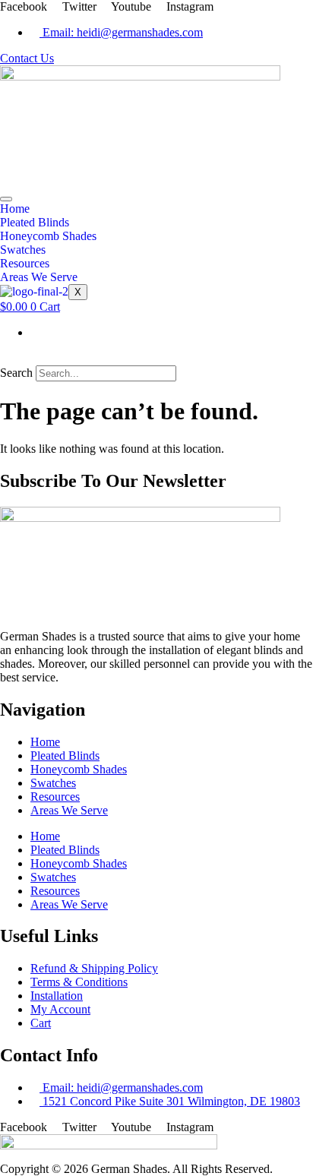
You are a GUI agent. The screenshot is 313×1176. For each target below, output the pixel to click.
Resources (24, 263)
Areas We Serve (38, 276)
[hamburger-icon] (6, 199)
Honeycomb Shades (48, 235)
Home (15, 208)
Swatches (23, 249)
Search (16, 372)
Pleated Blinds (34, 222)
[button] (156, 358)
